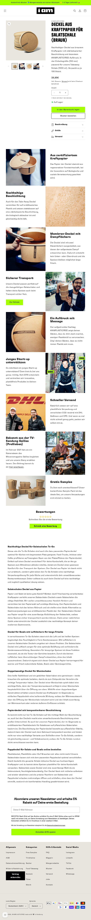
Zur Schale (14, 302)
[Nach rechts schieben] (43, 66)
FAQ (47, 852)
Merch (28, 885)
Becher (29, 863)
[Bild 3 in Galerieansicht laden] (29, 66)
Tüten (28, 879)
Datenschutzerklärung (15, 863)
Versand (65, 81)
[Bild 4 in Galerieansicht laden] (36, 66)
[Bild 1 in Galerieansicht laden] (15, 66)
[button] (5, 10)
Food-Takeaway (32, 868)
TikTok (68, 863)
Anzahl (53, 88)
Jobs (48, 879)
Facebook (70, 868)
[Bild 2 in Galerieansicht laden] (22, 66)
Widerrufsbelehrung (14, 868)
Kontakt (49, 885)
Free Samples (31, 852)
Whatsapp (70, 874)
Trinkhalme (30, 858)
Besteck (29, 874)
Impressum (10, 852)
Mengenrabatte (52, 863)
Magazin (49, 858)
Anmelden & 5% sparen (46, 832)
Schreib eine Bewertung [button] (45, 526)
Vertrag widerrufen (15, 875)
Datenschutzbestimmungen (56, 825)
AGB (8, 858)
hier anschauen (16, 467)
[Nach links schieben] (8, 66)
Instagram (70, 852)
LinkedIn (69, 858)
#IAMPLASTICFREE (18, 914)
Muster (49, 868)
